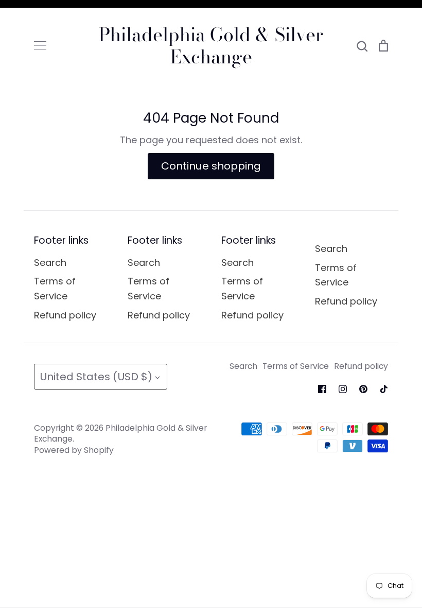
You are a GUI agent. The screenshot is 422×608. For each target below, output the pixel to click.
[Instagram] (342, 389)
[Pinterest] (363, 389)
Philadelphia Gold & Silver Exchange (211, 45)
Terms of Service (55, 288)
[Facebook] (322, 389)
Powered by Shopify (74, 450)
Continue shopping (211, 166)
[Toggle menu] (40, 45)
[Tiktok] (384, 389)
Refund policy (65, 315)
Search (50, 262)
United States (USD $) (96, 376)
